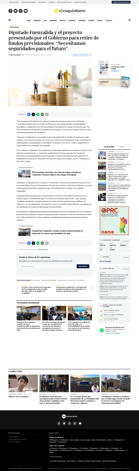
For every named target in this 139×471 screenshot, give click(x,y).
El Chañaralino (64, 440)
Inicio (29, 20)
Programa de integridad (100, 468)
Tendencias (81, 20)
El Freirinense (62, 442)
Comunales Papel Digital (28, 2)
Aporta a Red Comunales (121, 2)
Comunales (36, 20)
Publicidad (112, 468)
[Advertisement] (114, 101)
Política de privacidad (69, 468)
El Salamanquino (119, 450)
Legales (109, 20)
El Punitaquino (78, 450)
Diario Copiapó (85, 440)
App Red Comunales (80, 2)
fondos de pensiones (49, 280)
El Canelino (99, 450)
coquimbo (36, 280)
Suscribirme (83, 266)
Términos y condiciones (85, 468)
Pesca (45, 20)
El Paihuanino (93, 448)
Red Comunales (14, 2)
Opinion (99, 20)
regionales (81, 280)
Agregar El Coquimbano (81, 55)
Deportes (63, 20)
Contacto (127, 468)
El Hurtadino (115, 448)
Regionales (71, 20)
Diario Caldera (74, 440)
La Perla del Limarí (66, 450)
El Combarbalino (89, 450)
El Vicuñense (84, 448)
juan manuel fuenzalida (67, 280)
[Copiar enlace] (47, 114)
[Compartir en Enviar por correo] (42, 114)
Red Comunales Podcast (64, 2)
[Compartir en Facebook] (29, 114)
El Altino (109, 440)
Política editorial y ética (55, 468)
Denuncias (120, 468)
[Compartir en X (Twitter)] (33, 114)
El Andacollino (104, 448)
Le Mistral (51, 2)
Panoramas (53, 20)
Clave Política (42, 2)
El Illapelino (108, 450)
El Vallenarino (118, 440)
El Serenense (62, 448)
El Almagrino (53, 440)
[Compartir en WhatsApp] (38, 114)
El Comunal (53, 448)
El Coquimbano (73, 448)
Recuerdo (91, 20)
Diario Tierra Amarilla (99, 440)
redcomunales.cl (13, 437)
